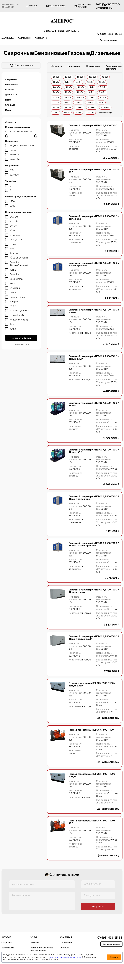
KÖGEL (13, 230)
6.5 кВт (56, 97)
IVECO (13, 306)
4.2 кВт (90, 82)
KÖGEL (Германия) (19, 258)
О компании (66, 942)
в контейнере (16, 159)
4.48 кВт (56, 87)
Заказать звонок (108, 40)
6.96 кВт (80, 97)
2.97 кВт (92, 77)
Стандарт (10, 105)
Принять (114, 957)
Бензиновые (51, 53)
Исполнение (74, 66)
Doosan (13, 292)
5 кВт (92, 87)
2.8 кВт (80, 77)
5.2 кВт (103, 87)
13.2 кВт (90, 113)
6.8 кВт (68, 97)
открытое (14, 150)
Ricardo (13, 324)
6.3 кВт (102, 92)
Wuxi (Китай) (16, 239)
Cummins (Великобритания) (19, 264)
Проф (8, 100)
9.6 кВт (68, 107)
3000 (12, 206)
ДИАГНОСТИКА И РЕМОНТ (84, 5)
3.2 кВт (105, 77)
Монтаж (35, 942)
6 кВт (91, 92)
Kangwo (14, 301)
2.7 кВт (68, 77)
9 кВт (101, 102)
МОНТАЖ (33, 6)
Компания (24, 37)
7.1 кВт (103, 97)
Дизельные (105, 53)
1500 (12, 201)
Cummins (14, 274)
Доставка (8, 37)
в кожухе (14, 154)
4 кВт (67, 82)
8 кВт (67, 102)
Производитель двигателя (114, 67)
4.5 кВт (69, 87)
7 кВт (92, 97)
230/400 (14, 175)
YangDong (15, 235)
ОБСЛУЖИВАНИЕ (57, 6)
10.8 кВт (91, 107)
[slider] (6, 135)
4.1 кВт (78, 82)
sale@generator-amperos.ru (108, 6)
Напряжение (93, 66)
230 (12, 170)
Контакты (41, 37)
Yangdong (15, 288)
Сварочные (19, 53)
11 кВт (55, 113)
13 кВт (78, 113)
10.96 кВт (105, 107)
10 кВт (79, 107)
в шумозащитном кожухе (22, 145)
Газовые (79, 53)
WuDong (14, 217)
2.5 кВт (56, 77)
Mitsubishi (15, 221)
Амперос (14, 253)
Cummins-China (18, 297)
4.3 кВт (102, 82)
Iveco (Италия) (17, 279)
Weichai (14, 226)
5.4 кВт (56, 92)
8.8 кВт (90, 102)
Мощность (56, 66)
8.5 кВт (78, 102)
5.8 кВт (80, 92)
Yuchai (13, 270)
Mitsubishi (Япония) (19, 310)
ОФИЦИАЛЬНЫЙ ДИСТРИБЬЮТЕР (62, 31)
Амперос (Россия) (19, 320)
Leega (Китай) (17, 315)
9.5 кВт (56, 107)
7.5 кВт (56, 102)
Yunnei (13, 329)
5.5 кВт (68, 92)
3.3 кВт (56, 82)
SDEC (12, 248)
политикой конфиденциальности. (64, 957)
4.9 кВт (81, 87)
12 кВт (67, 113)
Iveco (12, 283)
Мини (8, 110)
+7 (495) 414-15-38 (109, 33)
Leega (13, 244)
